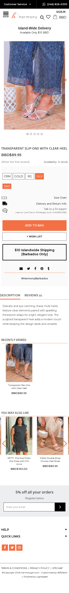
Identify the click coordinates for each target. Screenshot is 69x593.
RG (30, 176)
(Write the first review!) (15, 162)
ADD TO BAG (34, 225)
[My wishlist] (49, 16)
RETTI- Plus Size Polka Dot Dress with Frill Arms (19, 461)
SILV (39, 176)
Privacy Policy (40, 568)
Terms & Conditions (14, 568)
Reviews (33, 295)
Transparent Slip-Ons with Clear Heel (19, 386)
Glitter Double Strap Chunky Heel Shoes (50, 459)
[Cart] (55, 18)
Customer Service (16, 4)
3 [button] (34, 133)
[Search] (42, 17)
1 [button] (27, 133)
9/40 (7, 186)
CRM (7, 176)
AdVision (62, 572)
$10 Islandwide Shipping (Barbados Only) (34, 252)
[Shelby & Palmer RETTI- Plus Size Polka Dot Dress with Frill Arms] (19, 436)
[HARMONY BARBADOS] (15, 15)
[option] (34, 30)
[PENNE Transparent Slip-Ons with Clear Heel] (19, 363)
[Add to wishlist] (30, 347)
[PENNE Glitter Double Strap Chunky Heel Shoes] (50, 436)
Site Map (57, 568)
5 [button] (41, 133)
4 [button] (38, 133)
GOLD (18, 176)
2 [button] (31, 133)
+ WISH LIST (34, 236)
